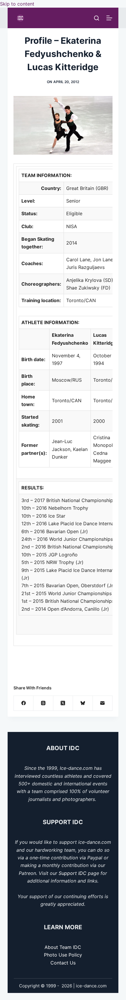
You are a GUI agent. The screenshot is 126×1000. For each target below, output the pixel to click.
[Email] (103, 703)
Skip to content (17, 4)
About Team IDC (63, 947)
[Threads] (43, 703)
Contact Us (63, 963)
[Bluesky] (83, 703)
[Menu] (109, 18)
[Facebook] (23, 703)
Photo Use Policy (63, 955)
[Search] (96, 18)
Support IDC (72, 873)
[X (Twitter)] (63, 703)
